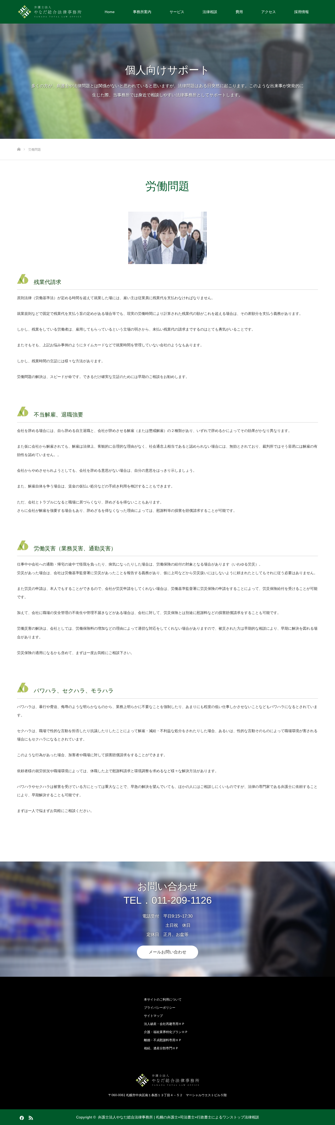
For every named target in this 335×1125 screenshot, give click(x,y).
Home (110, 12)
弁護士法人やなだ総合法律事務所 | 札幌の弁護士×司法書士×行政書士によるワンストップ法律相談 (178, 1117)
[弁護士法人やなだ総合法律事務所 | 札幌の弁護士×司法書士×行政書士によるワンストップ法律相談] (49, 12)
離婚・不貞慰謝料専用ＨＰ (163, 1040)
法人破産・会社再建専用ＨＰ (164, 1024)
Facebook (21, 1117)
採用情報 (301, 12)
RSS (30, 1117)
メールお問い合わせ (167, 952)
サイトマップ (153, 1016)
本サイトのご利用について (163, 999)
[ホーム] (18, 141)
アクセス (268, 12)
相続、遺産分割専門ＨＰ (161, 1048)
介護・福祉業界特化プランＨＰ (166, 1032)
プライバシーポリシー (159, 1007)
